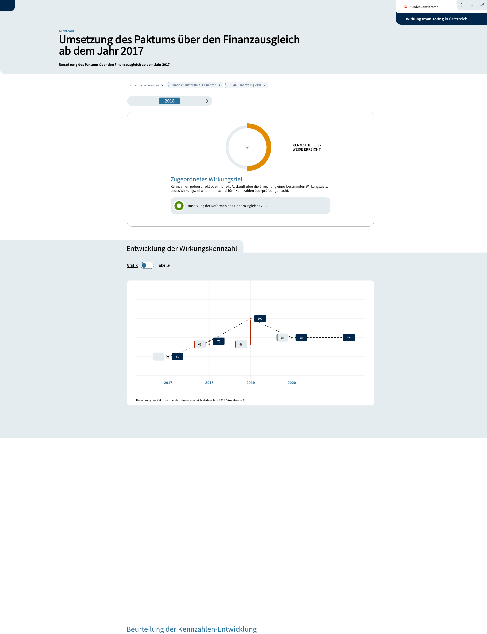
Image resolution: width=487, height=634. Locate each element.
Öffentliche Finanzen (145, 85)
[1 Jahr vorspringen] (206, 101)
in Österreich (436, 18)
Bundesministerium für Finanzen (194, 85)
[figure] (250, 337)
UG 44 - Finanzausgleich (245, 85)
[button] (7, 6)
